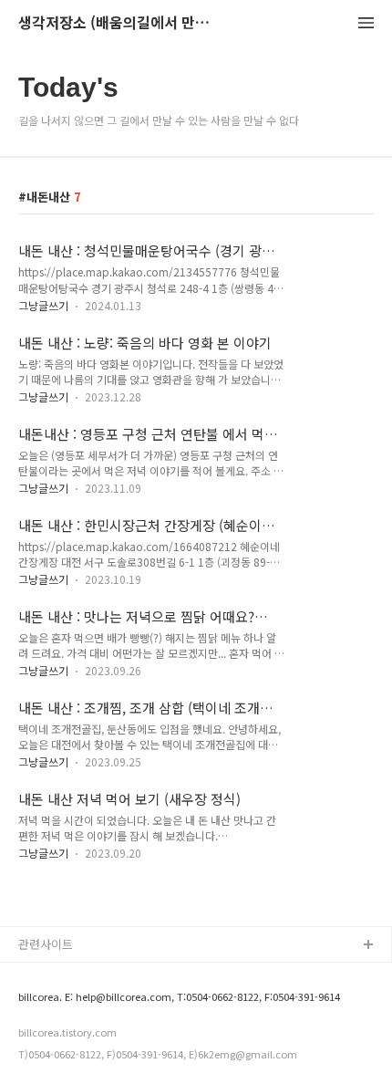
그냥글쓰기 (43, 305)
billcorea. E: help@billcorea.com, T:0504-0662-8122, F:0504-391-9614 (179, 997)
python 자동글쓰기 (67, 975)
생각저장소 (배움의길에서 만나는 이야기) (118, 23)
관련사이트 (45, 944)
